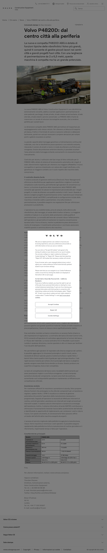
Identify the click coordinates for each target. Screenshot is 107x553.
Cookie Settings (53, 316)
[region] (53, 276)
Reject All (53, 310)
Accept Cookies (53, 304)
